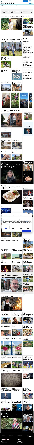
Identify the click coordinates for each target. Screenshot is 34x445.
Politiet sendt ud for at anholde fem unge (28, 371)
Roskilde (24, 51)
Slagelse (2, 400)
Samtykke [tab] (6, 215)
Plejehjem (5, 128)
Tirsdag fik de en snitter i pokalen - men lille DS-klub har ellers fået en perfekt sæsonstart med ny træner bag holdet (28, 359)
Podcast (5, 163)
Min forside (7, 5)
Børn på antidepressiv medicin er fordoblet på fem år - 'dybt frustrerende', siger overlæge (28, 174)
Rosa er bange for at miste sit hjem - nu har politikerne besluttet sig (5, 59)
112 (25, 25)
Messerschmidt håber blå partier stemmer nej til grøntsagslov (28, 75)
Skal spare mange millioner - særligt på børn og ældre (16, 262)
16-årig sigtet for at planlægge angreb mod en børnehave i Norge (27, 66)
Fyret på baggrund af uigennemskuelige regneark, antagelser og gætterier (28, 112)
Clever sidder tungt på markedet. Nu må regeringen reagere (28, 127)
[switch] (13, 228)
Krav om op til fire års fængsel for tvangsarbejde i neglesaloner (6, 70)
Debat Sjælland (5, 249)
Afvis (7, 230)
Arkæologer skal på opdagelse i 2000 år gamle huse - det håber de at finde (28, 338)
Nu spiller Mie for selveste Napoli (28, 274)
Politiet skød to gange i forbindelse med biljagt (27, 72)
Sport (22, 5)
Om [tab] (28, 215)
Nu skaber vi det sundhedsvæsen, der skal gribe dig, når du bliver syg (28, 402)
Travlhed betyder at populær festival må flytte (5, 262)
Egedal (24, 249)
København (13, 139)
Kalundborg (2, 388)
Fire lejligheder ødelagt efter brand (5, 206)
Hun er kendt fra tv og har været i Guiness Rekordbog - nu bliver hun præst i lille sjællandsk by (28, 47)
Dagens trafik (27, 295)
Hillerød (2, 139)
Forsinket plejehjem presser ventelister (5, 141)
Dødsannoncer (20, 5)
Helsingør (2, 274)
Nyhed (4, 139)
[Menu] (32, 1)
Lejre (23, 356)
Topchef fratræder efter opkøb (9, 240)
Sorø (12, 312)
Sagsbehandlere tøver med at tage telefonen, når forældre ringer (16, 402)
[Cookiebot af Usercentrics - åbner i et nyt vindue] (28, 213)
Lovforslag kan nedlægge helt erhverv (11, 16)
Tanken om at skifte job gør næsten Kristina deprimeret (5, 326)
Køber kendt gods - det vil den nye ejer (28, 44)
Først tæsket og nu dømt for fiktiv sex (16, 326)
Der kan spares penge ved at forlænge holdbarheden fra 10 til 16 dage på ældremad (28, 314)
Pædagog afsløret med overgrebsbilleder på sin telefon (5, 11)
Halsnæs (24, 283)
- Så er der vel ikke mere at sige (28, 53)
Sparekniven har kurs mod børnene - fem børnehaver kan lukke (17, 358)
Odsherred (2, 57)
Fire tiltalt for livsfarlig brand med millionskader (10, 111)
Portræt (5, 413)
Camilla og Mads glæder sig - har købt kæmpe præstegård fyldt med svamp (11, 40)
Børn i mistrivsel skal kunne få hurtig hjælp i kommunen (28, 163)
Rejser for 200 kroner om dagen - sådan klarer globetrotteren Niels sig (11, 276)
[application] (6, 100)
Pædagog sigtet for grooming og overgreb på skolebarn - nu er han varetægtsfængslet (28, 27)
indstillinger (26, 221)
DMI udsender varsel (15, 140)
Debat (16, 5)
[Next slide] (32, 100)
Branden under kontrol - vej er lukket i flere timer (27, 41)
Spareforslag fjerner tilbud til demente (6, 151)
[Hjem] (1, 1)
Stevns (2, 356)
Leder (27, 125)
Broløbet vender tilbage (6, 402)
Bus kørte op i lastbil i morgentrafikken (26, 240)
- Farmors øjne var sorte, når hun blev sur (11, 339)
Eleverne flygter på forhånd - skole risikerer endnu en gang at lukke (17, 82)
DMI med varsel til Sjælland (15, 10)
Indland (16, 139)
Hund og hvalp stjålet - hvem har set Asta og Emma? (27, 16)
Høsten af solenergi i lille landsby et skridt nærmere (27, 424)
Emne (12, 5)
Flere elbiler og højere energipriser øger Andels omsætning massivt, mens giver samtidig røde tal (16, 71)
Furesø (24, 25)
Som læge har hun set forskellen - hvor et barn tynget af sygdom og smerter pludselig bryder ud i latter (27, 390)
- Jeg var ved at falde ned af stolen (5, 130)
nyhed (26, 49)
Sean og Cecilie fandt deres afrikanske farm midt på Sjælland (11, 415)
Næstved (24, 312)
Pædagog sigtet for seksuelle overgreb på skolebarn (16, 390)
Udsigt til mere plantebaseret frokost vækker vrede (27, 69)
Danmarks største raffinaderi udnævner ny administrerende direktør (6, 390)
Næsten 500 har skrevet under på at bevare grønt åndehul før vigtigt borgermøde (17, 152)
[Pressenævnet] (20, 441)
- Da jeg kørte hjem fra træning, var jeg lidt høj (28, 198)
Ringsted (24, 49)
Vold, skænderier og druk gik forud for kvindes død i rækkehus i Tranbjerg (28, 62)
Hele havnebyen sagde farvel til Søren (28, 285)
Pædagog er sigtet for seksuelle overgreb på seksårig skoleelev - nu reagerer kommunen (27, 57)
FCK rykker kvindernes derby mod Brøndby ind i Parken (27, 209)
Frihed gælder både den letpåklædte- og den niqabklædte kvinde (17, 314)
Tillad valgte (17, 230)
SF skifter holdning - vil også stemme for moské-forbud (5, 82)
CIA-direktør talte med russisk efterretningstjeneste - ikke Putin (27, 78)
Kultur (4, 400)
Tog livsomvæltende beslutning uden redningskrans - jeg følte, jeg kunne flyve (27, 327)
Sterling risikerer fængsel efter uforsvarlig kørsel (27, 188)
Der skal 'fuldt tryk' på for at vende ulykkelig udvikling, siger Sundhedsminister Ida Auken (10, 166)
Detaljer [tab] (13, 215)
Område (10, 5)
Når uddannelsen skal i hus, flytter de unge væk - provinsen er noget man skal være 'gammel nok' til (27, 414)
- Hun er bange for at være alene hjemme (6, 358)
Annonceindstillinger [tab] (20, 215)
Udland (24, 64)
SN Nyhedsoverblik (3, 5)
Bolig (4, 57)
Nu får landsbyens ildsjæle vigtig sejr (28, 251)
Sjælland (25, 125)
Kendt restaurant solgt (26, 50)
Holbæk (13, 249)
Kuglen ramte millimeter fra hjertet (10, 371)
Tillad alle (27, 230)
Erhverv (15, 5)
